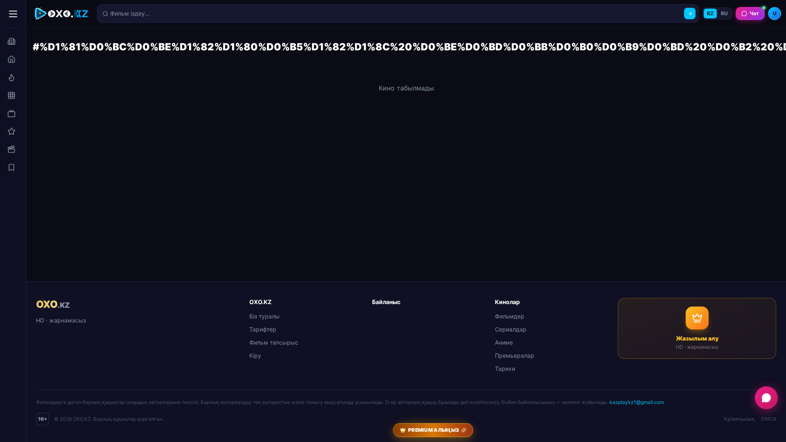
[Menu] (13, 14)
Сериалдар (510, 329)
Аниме (504, 342)
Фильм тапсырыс (273, 342)
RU (724, 13)
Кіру (255, 355)
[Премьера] (11, 77)
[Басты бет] (11, 59)
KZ (710, 13)
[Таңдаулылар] (11, 167)
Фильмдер (509, 316)
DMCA (768, 419)
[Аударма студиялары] (11, 41)
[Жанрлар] (11, 95)
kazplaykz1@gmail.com (637, 402)
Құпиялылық (739, 419)
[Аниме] (11, 131)
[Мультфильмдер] (11, 149)
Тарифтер (262, 329)
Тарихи (505, 368)
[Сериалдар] (11, 113)
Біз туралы (264, 316)
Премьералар (514, 355)
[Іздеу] (690, 13)
